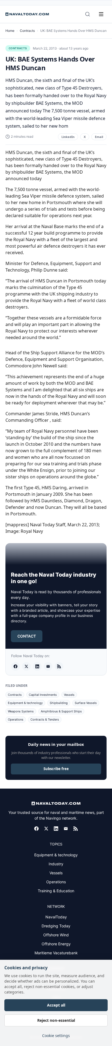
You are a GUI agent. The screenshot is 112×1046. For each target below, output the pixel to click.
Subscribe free (56, 768)
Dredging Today (56, 926)
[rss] (59, 666)
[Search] (88, 14)
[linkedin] (37, 666)
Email (99, 137)
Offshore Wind (56, 935)
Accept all (56, 1005)
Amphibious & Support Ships (61, 711)
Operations (15, 719)
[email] (48, 666)
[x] (26, 666)
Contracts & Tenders (44, 719)
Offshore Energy (56, 944)
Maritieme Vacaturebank (56, 952)
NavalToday (56, 917)
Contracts (27, 31)
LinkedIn (67, 137)
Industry (56, 864)
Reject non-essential (56, 1020)
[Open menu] (101, 14)
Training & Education (56, 890)
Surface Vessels (86, 703)
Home (9, 31)
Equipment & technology (25, 703)
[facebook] (15, 666)
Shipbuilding (59, 703)
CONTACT (26, 636)
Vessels (69, 695)
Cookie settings (56, 1035)
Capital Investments (43, 695)
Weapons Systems (21, 711)
